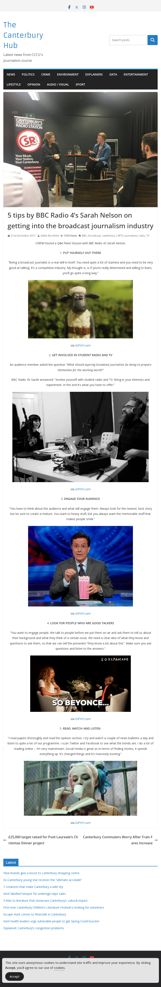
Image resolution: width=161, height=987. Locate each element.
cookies (59, 968)
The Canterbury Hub (23, 35)
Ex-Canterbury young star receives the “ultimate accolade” (42, 880)
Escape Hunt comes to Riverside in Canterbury (34, 914)
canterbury (108, 235)
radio (142, 235)
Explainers (94, 74)
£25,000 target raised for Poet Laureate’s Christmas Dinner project (43, 840)
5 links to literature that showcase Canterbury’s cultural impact (45, 901)
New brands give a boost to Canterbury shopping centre (41, 873)
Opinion (33, 84)
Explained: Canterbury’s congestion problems (33, 928)
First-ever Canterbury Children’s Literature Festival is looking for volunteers (53, 907)
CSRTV (119, 235)
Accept (14, 976)
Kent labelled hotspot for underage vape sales (34, 894)
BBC (84, 235)
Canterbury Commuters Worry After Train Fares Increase (118, 840)
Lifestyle (14, 84)
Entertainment (136, 74)
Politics (28, 74)
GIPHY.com (83, 345)
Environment (68, 74)
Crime (45, 74)
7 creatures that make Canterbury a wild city (33, 887)
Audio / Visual (58, 84)
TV (147, 235)
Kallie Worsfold (50, 235)
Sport (80, 84)
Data (113, 74)
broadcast (94, 235)
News (11, 74)
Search (153, 40)
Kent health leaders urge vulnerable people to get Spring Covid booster (51, 921)
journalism (131, 235)
